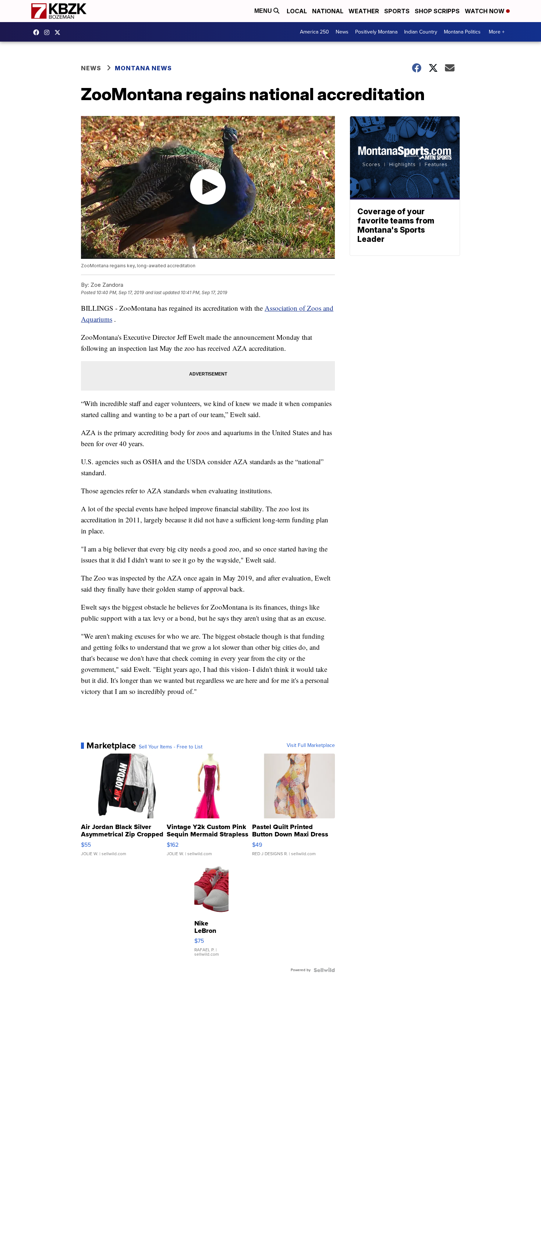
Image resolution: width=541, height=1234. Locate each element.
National (327, 11)
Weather (364, 11)
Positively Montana (376, 32)
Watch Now (485, 11)
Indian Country (420, 32)
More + (497, 32)
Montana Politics (462, 32)
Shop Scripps (437, 11)
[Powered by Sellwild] (324, 970)
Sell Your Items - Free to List (170, 747)
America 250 (314, 32)
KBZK (59, 32)
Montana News (143, 68)
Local (297, 11)
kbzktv (48, 32)
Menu (263, 11)
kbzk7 (38, 32)
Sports (397, 11)
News (342, 32)
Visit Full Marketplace (311, 745)
